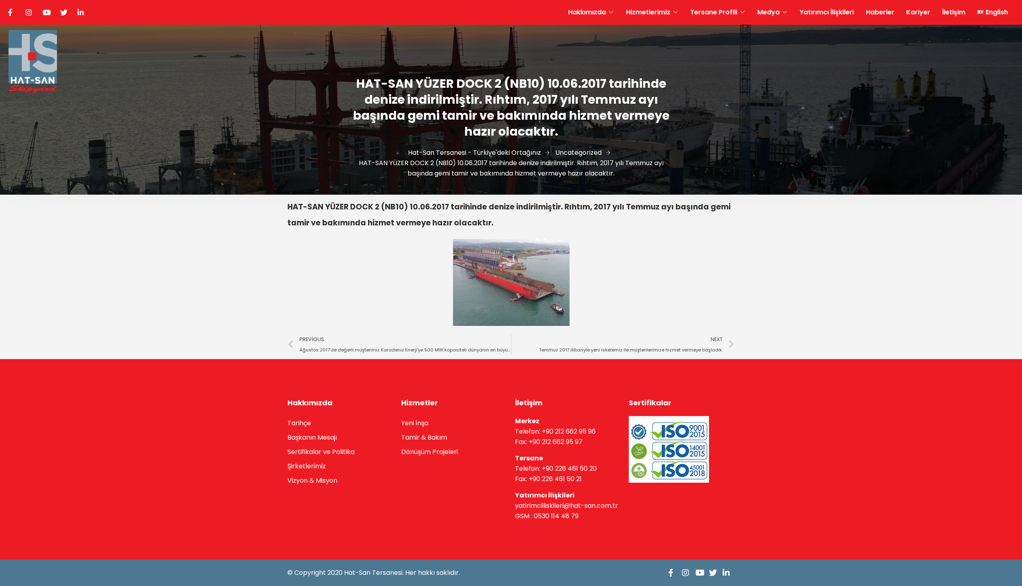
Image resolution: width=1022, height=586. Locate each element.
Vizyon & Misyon (312, 480)
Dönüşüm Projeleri (429, 451)
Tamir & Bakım (424, 437)
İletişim (953, 12)
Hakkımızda (587, 12)
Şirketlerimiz (306, 466)
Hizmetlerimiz (648, 12)
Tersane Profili (713, 12)
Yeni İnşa (414, 423)
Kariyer (918, 12)
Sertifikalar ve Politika (321, 451)
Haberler (880, 12)
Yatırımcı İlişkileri (827, 12)
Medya (768, 12)
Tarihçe (299, 423)
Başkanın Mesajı (312, 437)
